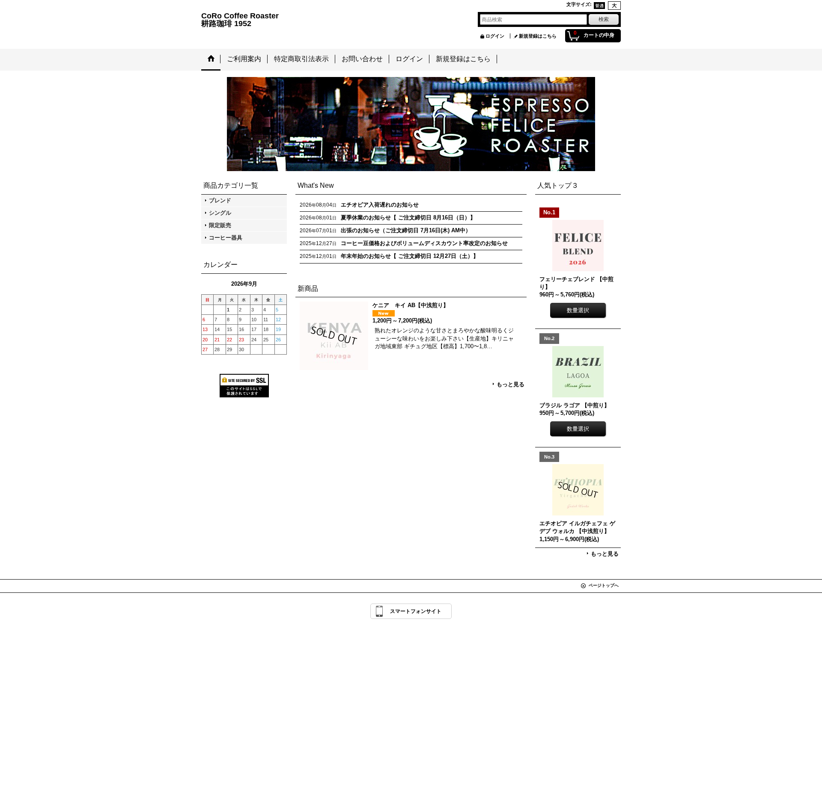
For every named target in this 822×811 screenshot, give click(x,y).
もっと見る (510, 384)
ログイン (494, 35)
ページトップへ (604, 585)
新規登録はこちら (538, 35)
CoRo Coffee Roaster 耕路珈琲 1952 (324, 20)
